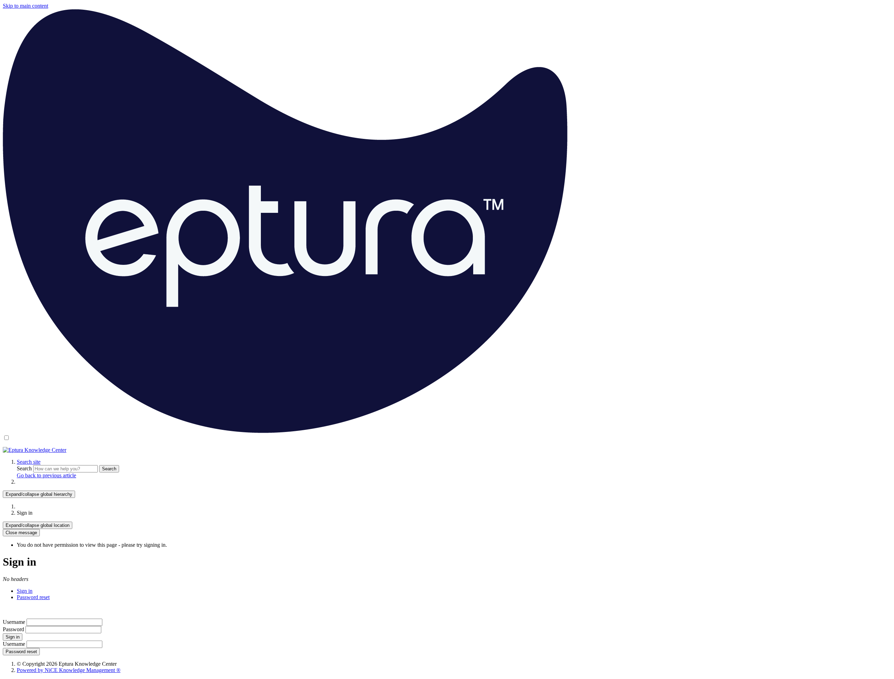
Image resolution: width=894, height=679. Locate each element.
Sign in (24, 591)
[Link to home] (34, 450)
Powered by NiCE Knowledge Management (68, 670)
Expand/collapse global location (37, 525)
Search (25, 468)
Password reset (33, 597)
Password (13, 629)
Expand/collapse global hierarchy (39, 494)
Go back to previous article (46, 475)
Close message (21, 532)
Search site (29, 462)
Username (14, 622)
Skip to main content (25, 6)
